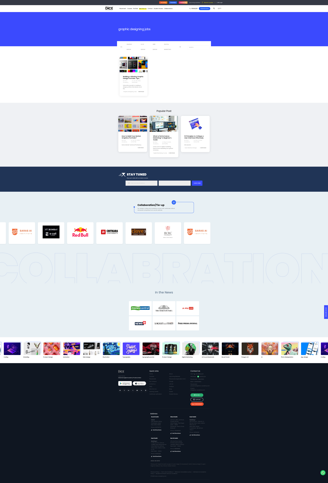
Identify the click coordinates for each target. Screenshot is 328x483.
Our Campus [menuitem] (153, 381)
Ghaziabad (184, 464)
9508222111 (202, 376)
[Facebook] (120, 390)
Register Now (205, 8)
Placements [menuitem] (152, 379)
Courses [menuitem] (129, 8)
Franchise (173, 2)
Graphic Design (129, 46)
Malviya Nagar (197, 464)
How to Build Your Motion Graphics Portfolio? (131, 137)
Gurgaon (169, 464)
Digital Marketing (167, 46)
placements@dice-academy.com (200, 386)
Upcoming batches (194, 2)
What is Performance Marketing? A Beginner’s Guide (162, 138)
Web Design (155, 46)
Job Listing (163, 2)
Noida (163, 464)
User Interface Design (191, 148)
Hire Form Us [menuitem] (152, 389)
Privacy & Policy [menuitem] (155, 472)
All (121, 47)
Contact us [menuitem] (152, 384)
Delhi (190, 464)
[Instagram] (124, 390)
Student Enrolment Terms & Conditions (166, 473)
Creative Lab (183, 2)
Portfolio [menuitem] (135, 8)
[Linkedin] (141, 390)
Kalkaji (157, 466)
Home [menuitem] (151, 374)
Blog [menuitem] (170, 389)
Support (197, 400)
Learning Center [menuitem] (153, 391)
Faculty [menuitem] (171, 381)
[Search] (208, 47)
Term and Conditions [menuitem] (167, 472)
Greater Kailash (172, 466)
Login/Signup (197, 404)
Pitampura (153, 464)
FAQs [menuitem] (150, 386)
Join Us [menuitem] (171, 384)
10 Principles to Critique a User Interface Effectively (194, 137)
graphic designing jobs (130, 91)
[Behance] (128, 390)
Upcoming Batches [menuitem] (174, 376)
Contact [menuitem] (150, 8)
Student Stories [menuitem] (158, 8)
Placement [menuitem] (122, 8)
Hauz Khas (163, 466)
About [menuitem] (171, 374)
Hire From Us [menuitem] (142, 8)
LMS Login (220, 2)
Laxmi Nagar (176, 464)
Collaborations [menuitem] (168, 8)
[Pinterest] (145, 390)
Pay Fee (197, 395)
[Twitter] (133, 390)
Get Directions (157, 430)
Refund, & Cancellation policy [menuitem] (183, 472)
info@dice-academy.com (197, 390)
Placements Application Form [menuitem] (177, 379)
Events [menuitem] (171, 391)
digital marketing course (160, 153)
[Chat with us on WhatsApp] (323, 472)
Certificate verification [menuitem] (155, 394)
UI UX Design (143, 46)
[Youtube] (137, 390)
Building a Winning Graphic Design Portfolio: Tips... (133, 77)
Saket (159, 464)
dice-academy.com (160, 476)
